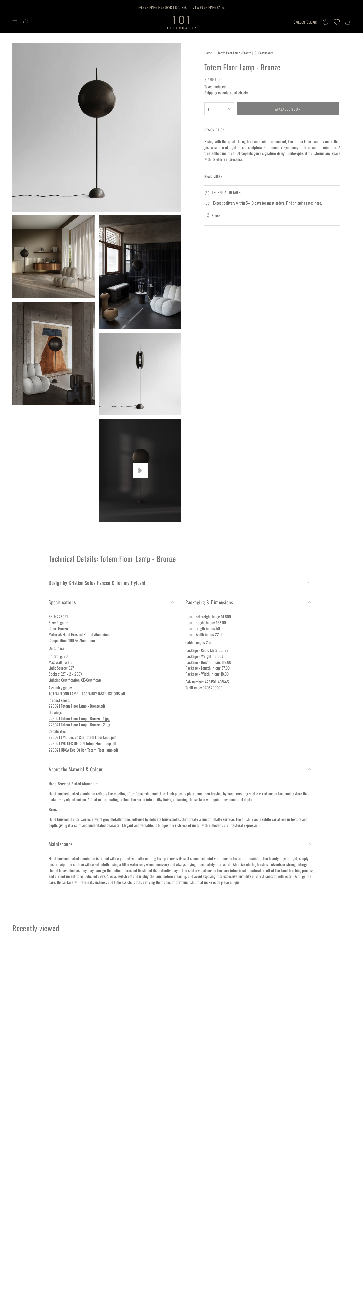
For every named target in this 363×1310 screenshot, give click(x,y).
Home (208, 52)
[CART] (347, 22)
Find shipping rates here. (304, 203)
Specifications (62, 602)
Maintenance (61, 844)
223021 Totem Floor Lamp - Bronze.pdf (77, 706)
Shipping (210, 92)
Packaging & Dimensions (209, 602)
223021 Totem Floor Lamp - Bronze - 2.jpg (79, 725)
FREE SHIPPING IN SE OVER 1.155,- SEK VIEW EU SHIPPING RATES (181, 7)
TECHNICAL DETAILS (226, 192)
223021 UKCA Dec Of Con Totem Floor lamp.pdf (83, 750)
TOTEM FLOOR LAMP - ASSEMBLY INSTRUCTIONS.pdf (87, 694)
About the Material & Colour (76, 769)
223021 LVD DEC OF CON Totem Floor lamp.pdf (82, 743)
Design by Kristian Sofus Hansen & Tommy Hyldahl (97, 582)
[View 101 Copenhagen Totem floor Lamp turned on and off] (140, 470)
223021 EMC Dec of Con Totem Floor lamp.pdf (82, 737)
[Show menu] (15, 22)
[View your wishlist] (336, 22)
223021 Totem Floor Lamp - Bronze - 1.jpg (79, 718)
